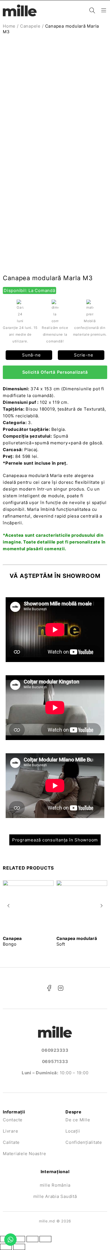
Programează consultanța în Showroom (55, 840)
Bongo (12, 941)
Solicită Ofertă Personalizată (55, 372)
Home (9, 26)
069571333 (55, 1061)
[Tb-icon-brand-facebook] (49, 988)
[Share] (19, 1239)
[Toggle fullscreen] (32, 1239)
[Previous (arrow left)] (6, 1247)
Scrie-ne (83, 355)
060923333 (55, 1050)
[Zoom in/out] (45, 1239)
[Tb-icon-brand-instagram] (60, 988)
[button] (8, 905)
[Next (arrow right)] (19, 1247)
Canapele (30, 26)
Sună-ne (31, 355)
